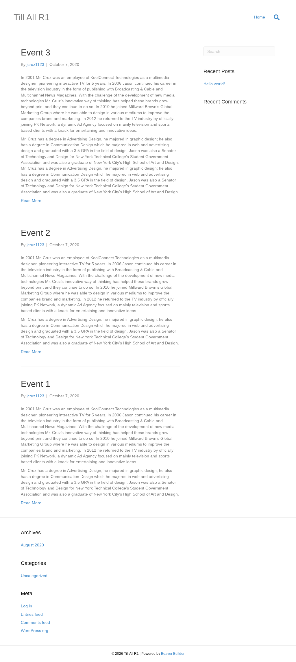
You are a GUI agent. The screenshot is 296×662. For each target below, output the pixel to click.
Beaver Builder (172, 654)
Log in (26, 606)
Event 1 (35, 384)
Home (259, 17)
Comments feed (35, 622)
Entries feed (32, 614)
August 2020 (32, 545)
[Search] (274, 17)
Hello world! (214, 83)
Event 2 (35, 233)
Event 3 (35, 52)
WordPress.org (34, 630)
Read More (31, 200)
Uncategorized (34, 575)
